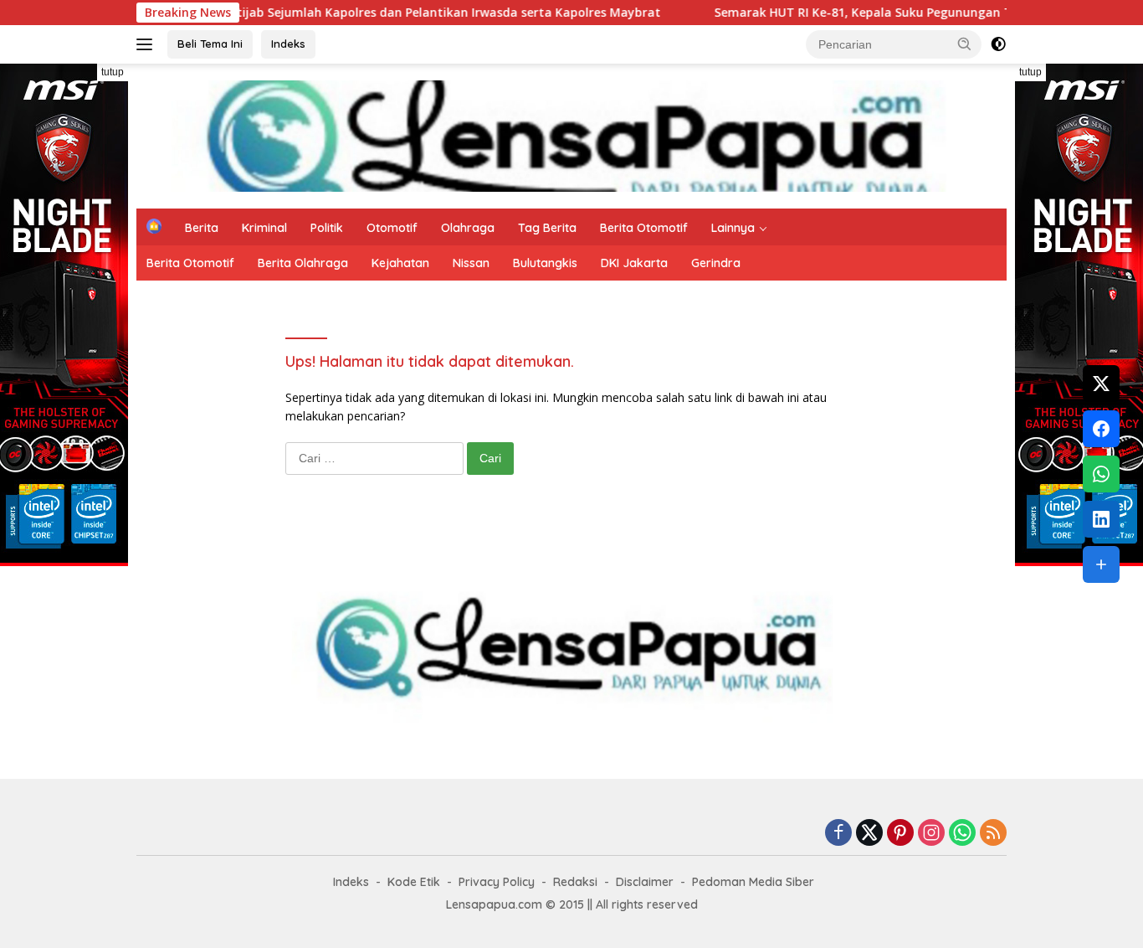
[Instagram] (931, 833)
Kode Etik (413, 881)
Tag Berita (547, 227)
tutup (112, 72)
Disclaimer (645, 881)
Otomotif (392, 227)
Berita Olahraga (303, 262)
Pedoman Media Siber (753, 881)
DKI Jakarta (634, 262)
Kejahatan (400, 262)
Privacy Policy (497, 881)
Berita (201, 227)
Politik (326, 227)
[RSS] (993, 833)
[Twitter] (869, 833)
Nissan (471, 262)
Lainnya (733, 227)
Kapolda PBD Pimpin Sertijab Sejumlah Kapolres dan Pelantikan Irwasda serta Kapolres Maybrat (340, 12)
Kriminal (264, 227)
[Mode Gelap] (998, 44)
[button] (965, 43)
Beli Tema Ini (210, 43)
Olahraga (468, 227)
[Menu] (147, 44)
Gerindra (716, 262)
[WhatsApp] (962, 833)
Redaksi (575, 881)
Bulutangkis (545, 262)
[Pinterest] (900, 833)
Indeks (288, 43)
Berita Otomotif (644, 227)
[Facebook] (838, 833)
